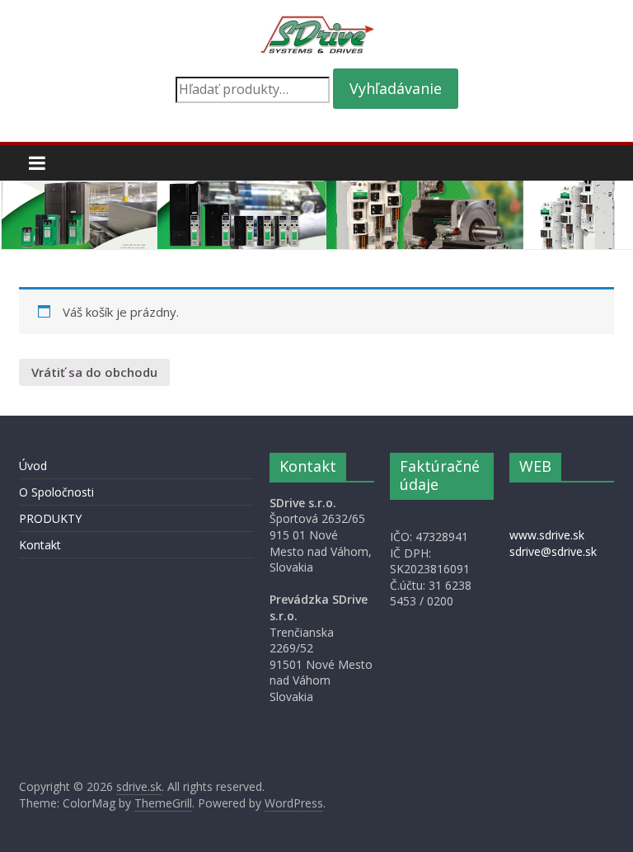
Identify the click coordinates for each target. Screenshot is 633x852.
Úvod (33, 465)
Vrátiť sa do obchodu (94, 372)
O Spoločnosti (56, 492)
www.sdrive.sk (546, 535)
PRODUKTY (50, 518)
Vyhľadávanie (395, 88)
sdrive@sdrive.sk (553, 551)
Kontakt (40, 545)
